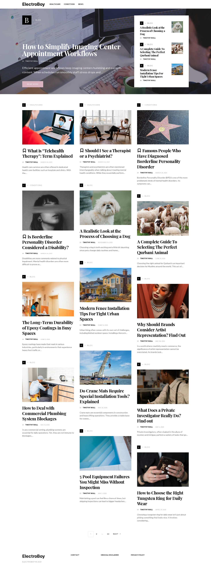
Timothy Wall (31, 61)
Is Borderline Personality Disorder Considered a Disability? (45, 242)
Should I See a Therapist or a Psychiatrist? (105, 153)
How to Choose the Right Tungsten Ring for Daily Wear (160, 498)
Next (115, 534)
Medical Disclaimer (110, 555)
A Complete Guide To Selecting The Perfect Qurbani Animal (152, 52)
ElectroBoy (33, 4)
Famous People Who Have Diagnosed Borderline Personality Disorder (159, 159)
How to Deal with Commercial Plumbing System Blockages (44, 413)
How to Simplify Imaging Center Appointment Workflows (71, 50)
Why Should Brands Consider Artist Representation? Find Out (161, 329)
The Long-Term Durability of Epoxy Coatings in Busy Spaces (47, 327)
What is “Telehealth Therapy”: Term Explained (47, 153)
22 (108, 534)
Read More (32, 84)
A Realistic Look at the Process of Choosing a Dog (152, 31)
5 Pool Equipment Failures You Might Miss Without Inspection (104, 482)
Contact (75, 555)
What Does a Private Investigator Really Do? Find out (159, 415)
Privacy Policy (138, 555)
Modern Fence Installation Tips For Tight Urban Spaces (151, 73)
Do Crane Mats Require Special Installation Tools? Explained (104, 396)
